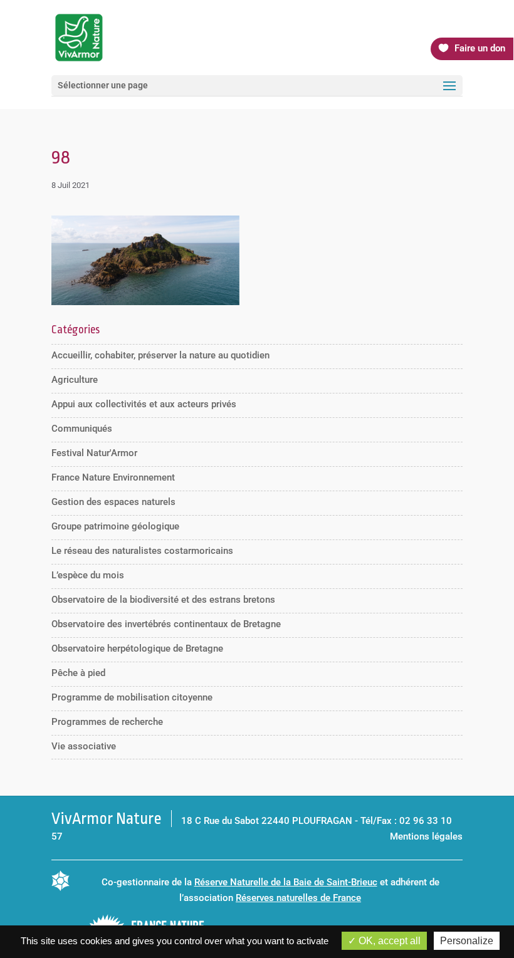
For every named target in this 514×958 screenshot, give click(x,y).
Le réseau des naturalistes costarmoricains (142, 550)
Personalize (466, 940)
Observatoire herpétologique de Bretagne (137, 648)
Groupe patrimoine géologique (115, 526)
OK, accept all (388, 940)
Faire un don (479, 48)
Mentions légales (426, 836)
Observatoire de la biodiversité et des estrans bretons (163, 599)
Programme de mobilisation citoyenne (131, 697)
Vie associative (83, 746)
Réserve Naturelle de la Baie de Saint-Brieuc (285, 882)
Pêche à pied (78, 673)
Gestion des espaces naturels (113, 502)
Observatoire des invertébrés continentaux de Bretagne (166, 624)
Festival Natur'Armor (94, 453)
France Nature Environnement (113, 477)
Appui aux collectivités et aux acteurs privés (143, 404)
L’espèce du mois (87, 575)
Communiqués (81, 428)
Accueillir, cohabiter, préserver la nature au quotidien (160, 355)
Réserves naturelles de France (298, 897)
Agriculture (74, 379)
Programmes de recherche (107, 721)
